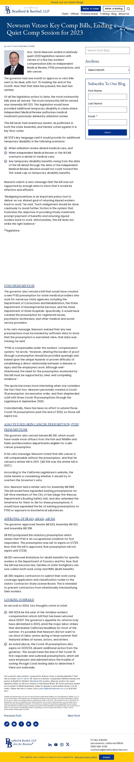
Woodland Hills (36, 681)
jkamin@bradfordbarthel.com (52, 688)
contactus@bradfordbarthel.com (109, 749)
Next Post (74, 715)
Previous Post (12, 715)
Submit (107, 132)
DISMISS (106, 757)
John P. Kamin (13, 46)
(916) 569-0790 (99, 746)
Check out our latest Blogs (67, 2)
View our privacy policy (85, 757)
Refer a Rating (113, 8)
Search (128, 8)
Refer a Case (91, 8)
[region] (67, 757)
